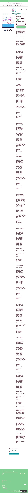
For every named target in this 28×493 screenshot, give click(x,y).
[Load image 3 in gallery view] (9, 30)
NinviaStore (10, 490)
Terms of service (13, 491)
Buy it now (21, 27)
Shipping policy (18, 491)
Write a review (14, 453)
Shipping (17, 21)
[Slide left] (3, 30)
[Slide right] (13, 30)
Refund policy (19, 490)
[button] (2, 9)
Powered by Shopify (14, 490)
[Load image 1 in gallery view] (5, 30)
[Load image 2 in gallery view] (7, 30)
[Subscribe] (18, 474)
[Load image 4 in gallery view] (11, 30)
